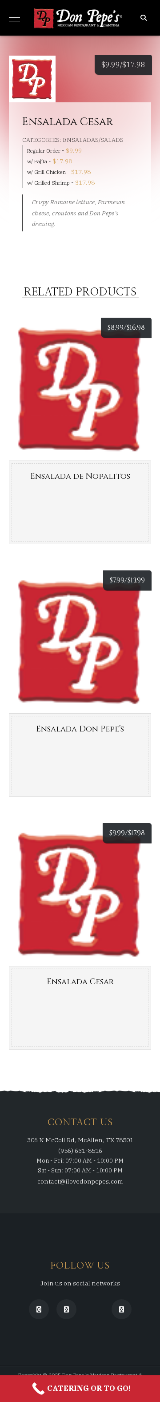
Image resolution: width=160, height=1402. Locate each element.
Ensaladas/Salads (93, 140)
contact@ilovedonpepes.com (80, 1181)
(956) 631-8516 (80, 1151)
